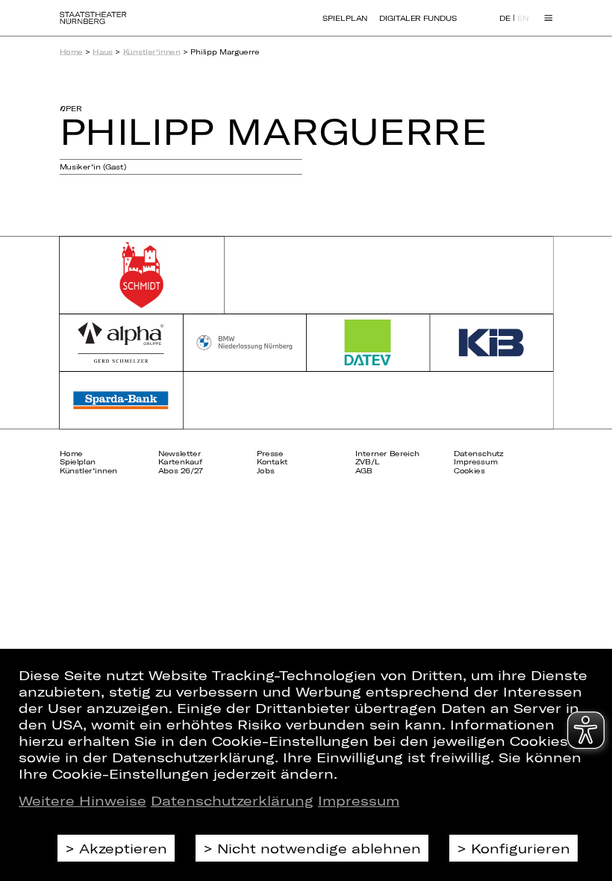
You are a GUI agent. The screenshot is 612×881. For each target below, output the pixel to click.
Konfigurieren (520, 848)
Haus (103, 51)
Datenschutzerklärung (232, 800)
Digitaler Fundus (418, 18)
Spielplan (344, 18)
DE (504, 18)
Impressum (358, 800)
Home (71, 51)
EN (522, 18)
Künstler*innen (152, 51)
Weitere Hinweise (82, 800)
